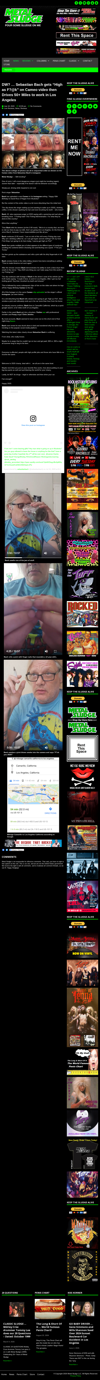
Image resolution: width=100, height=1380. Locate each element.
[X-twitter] (80, 3)
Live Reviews (9, 108)
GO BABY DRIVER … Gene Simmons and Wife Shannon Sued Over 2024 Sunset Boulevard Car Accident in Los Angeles (81, 1333)
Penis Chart (59, 60)
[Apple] (92, 3)
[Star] (96, 3)
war (44, 312)
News (16, 60)
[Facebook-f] (76, 3)
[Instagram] (88, 3)
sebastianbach (23, 469)
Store (7, 64)
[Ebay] (69, 111)
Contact (87, 60)
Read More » (7, 1361)
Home (7, 60)
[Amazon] (74, 111)
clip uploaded (39, 292)
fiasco (12, 321)
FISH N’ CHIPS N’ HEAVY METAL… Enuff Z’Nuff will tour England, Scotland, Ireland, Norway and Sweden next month (73, 355)
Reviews (26, 60)
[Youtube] (84, 3)
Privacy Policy (75, 1376)
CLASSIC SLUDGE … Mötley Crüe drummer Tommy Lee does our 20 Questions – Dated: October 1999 (17, 1330)
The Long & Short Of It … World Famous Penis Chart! (49, 1327)
